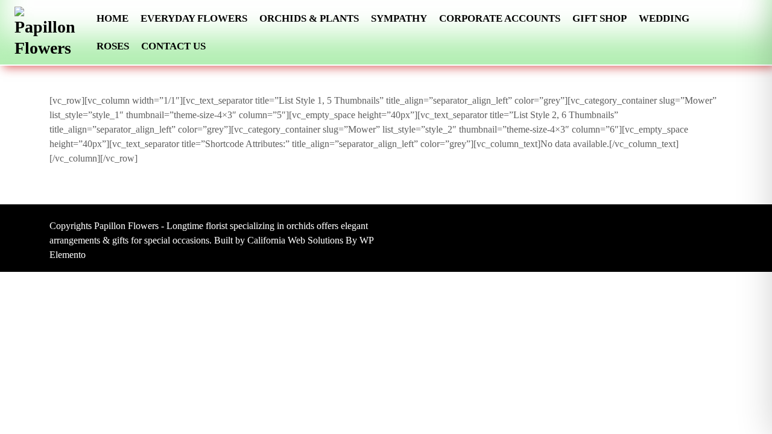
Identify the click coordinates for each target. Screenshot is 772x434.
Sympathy (399, 18)
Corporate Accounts (499, 18)
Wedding (664, 18)
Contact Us (173, 46)
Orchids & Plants (309, 18)
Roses (112, 46)
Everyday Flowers (194, 18)
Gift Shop (599, 18)
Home (112, 18)
